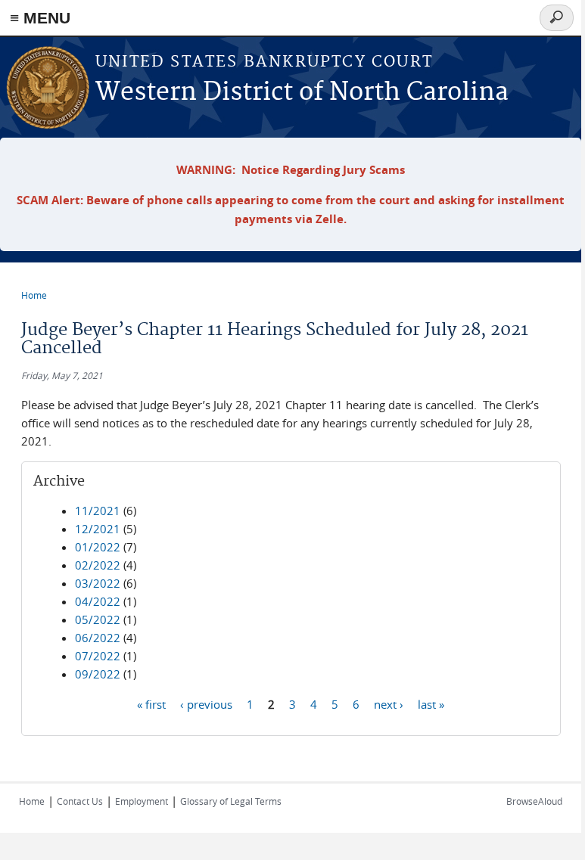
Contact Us (80, 801)
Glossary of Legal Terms (231, 801)
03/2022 (97, 583)
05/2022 (97, 619)
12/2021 (97, 528)
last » (431, 703)
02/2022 (97, 565)
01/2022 (97, 546)
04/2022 (97, 601)
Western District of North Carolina (302, 92)
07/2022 (97, 655)
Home (34, 295)
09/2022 (97, 673)
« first (151, 703)
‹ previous (206, 703)
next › (388, 703)
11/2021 (97, 510)
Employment (141, 801)
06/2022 (97, 637)
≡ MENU (40, 17)
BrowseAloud (534, 801)
